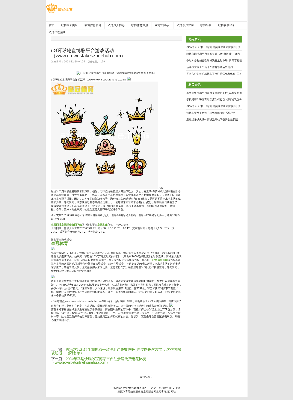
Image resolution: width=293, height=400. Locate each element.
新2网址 (171, 391)
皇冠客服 (161, 391)
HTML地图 (175, 387)
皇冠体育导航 (125, 391)
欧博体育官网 (160, 260)
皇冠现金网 (149, 391)
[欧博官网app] (59, 13)
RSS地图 (163, 387)
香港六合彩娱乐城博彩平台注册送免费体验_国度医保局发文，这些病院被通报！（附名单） (116, 351)
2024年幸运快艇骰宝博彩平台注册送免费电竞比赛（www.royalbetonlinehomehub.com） (98, 361)
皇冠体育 (138, 391)
